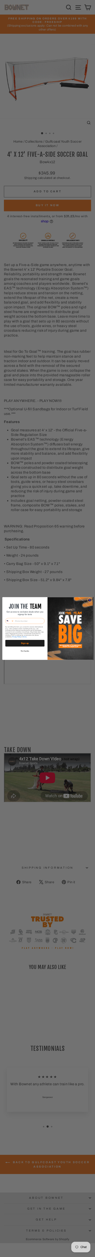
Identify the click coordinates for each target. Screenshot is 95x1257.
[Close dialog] (90, 600)
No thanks (25, 651)
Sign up (25, 643)
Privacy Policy (16, 637)
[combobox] (10, 621)
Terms (25, 637)
